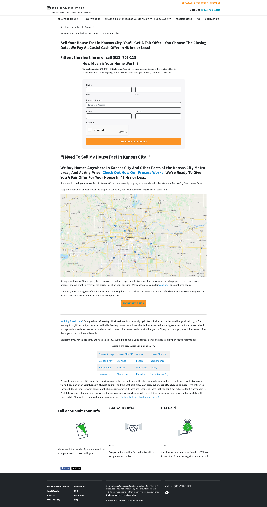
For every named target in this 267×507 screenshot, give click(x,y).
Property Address (94, 100)
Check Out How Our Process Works (132, 173)
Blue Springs (104, 367)
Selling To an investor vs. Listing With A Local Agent (138, 19)
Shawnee (121, 361)
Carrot (140, 500)
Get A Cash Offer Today (195, 2)
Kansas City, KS (158, 354)
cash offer (164, 285)
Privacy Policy (53, 499)
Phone (89, 111)
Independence (157, 361)
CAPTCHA (90, 122)
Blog (76, 499)
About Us (215, 2)
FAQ (198, 19)
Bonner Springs (106, 354)
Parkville (140, 374)
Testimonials (183, 19)
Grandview (141, 367)
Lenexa (140, 361)
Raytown (121, 367)
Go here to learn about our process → (140, 397)
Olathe (139, 354)
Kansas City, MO (125, 354)
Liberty (153, 367)
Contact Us (212, 19)
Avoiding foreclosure (71, 321)
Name (89, 84)
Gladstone (122, 374)
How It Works (92, 19)
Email (138, 111)
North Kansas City (159, 374)
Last (137, 94)
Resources (79, 495)
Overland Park (105, 361)
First (88, 94)
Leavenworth (105, 374)
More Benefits (133, 303)
